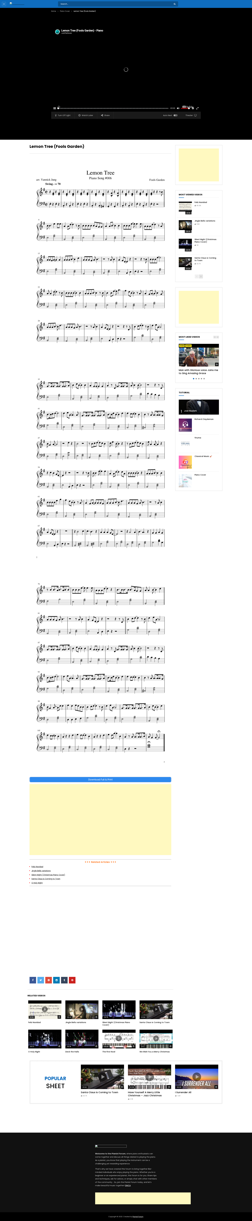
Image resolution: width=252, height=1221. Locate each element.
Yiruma (198, 437)
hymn (182, 346)
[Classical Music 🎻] (185, 462)
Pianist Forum (138, 1216)
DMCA (128, 1185)
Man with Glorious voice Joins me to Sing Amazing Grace (198, 371)
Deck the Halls (72, 1051)
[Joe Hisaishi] (199, 407)
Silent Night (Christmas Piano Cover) (48, 874)
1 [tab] (193, 378)
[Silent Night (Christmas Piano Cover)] (185, 245)
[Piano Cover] (185, 480)
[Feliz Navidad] (185, 208)
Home (53, 11)
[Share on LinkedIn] (56, 980)
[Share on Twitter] (40, 980)
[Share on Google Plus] (48, 980)
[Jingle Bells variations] (185, 226)
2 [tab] (196, 378)
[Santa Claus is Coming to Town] (185, 263)
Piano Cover (65, 11)
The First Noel (108, 1051)
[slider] (113, 108)
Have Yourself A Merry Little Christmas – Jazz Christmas (145, 1094)
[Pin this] (72, 980)
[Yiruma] (185, 443)
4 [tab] (201, 378)
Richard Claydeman (204, 419)
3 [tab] (199, 378)
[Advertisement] (99, 20)
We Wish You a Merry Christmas (155, 1051)
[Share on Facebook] (33, 980)
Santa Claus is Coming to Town (46, 878)
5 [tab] (204, 378)
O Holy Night (37, 883)
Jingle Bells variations (41, 870)
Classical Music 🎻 (203, 456)
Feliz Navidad (37, 866)
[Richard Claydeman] (185, 425)
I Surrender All (183, 1092)
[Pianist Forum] (17, 4)
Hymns (188, 346)
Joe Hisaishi (190, 410)
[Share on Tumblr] (64, 980)
